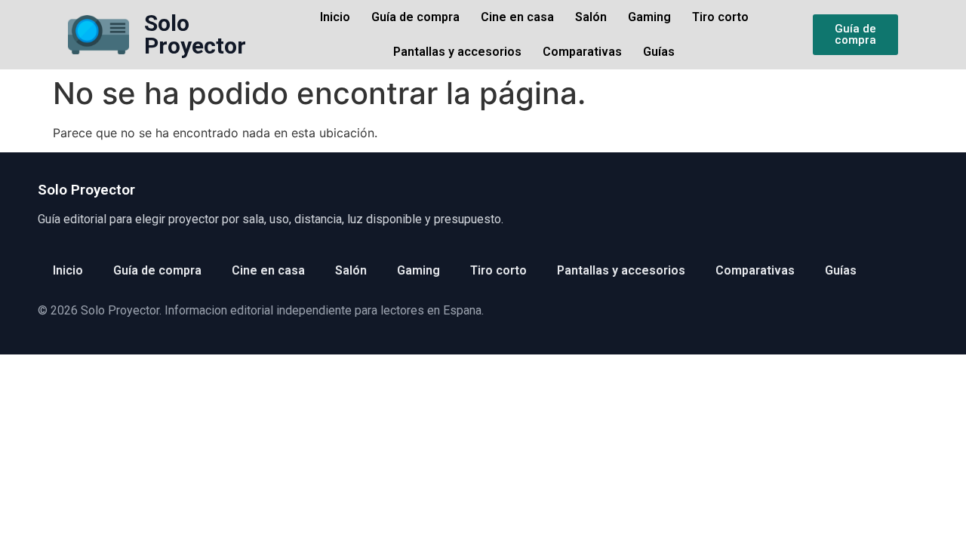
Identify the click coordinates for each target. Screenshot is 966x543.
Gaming (649, 17)
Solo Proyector (195, 34)
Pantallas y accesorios (457, 51)
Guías (659, 51)
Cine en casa (517, 17)
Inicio (335, 17)
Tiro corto (720, 17)
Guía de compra (415, 17)
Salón (591, 17)
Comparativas (582, 51)
